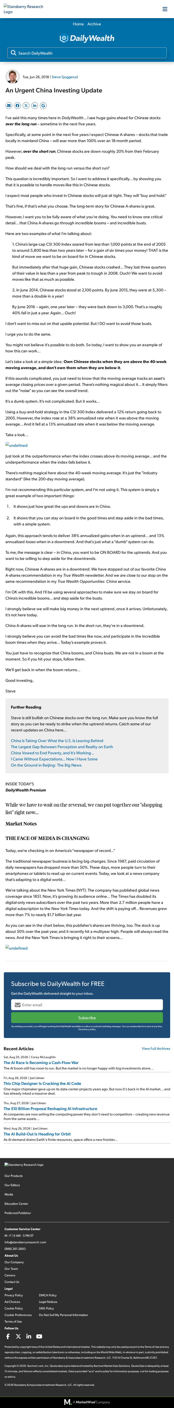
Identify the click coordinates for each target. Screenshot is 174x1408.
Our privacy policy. (87, 1029)
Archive (94, 23)
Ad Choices (12, 1302)
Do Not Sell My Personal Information (63, 1315)
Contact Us (12, 1282)
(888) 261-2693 (15, 1249)
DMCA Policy (48, 1295)
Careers (10, 1275)
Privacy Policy (14, 1295)
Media (9, 1194)
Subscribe (87, 1017)
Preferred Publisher (18, 1213)
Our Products (14, 1176)
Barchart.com (35, 1365)
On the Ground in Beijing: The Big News (46, 764)
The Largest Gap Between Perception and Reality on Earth (62, 746)
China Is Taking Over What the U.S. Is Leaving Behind (57, 740)
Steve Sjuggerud (65, 76)
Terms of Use (13, 1321)
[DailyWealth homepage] (87, 38)
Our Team (11, 1268)
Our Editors (12, 1185)
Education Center (16, 1203)
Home (78, 23)
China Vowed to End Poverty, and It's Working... (52, 752)
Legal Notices (48, 1302)
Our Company (14, 1262)
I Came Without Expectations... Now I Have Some (54, 758)
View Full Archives (156, 1048)
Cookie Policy (14, 1308)
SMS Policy (46, 1308)
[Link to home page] (26, 9)
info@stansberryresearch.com (25, 1242)
